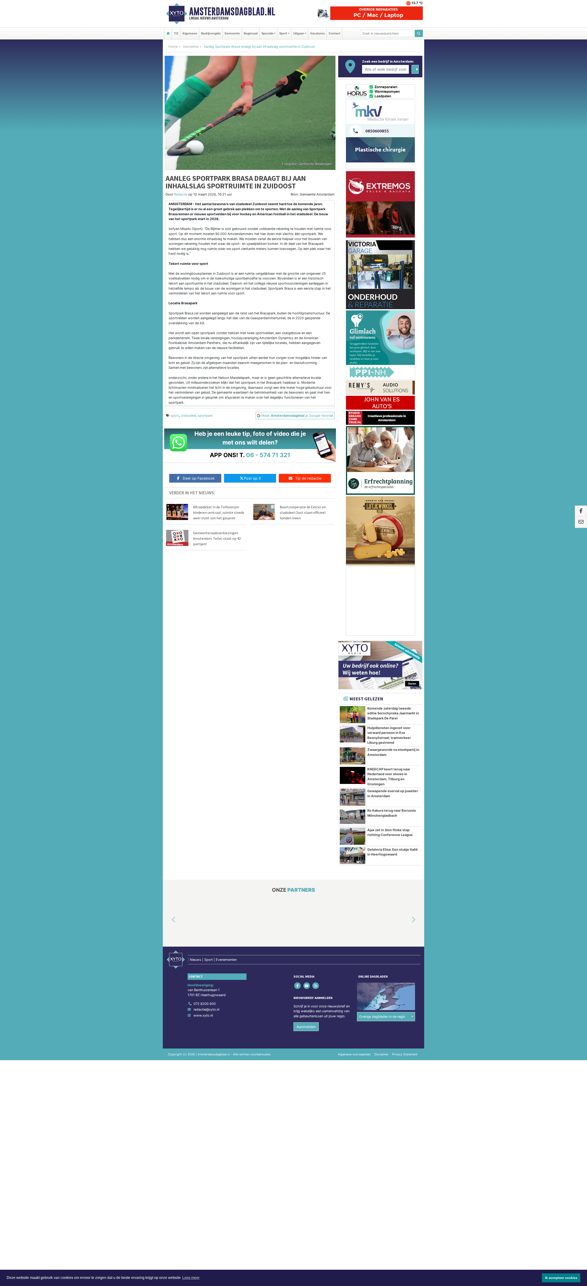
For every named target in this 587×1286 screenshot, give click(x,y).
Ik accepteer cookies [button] (561, 1278)
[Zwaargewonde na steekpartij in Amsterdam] (352, 756)
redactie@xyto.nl (206, 1009)
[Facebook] (298, 985)
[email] (581, 522)
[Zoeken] (419, 33)
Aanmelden (306, 1026)
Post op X (252, 478)
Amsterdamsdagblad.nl (232, 11)
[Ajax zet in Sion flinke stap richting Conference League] (352, 836)
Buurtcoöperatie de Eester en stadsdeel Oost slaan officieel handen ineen (303, 512)
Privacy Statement (404, 1054)
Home (173, 46)
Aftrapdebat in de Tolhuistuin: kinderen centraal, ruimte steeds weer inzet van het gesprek (218, 512)
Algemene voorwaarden (354, 1054)
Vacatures (317, 33)
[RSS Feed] (315, 985)
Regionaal (251, 33)
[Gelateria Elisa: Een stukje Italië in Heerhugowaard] (352, 855)
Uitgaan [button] (298, 33)
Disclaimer (381, 1054)
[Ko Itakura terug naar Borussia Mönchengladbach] (352, 816)
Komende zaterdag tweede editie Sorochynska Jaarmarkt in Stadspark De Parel (393, 713)
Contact (334, 33)
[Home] (168, 33)
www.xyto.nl (203, 1015)
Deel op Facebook (199, 478)
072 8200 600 (205, 1004)
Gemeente (232, 33)
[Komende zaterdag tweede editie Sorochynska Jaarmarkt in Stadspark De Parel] (352, 714)
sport (175, 415)
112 (176, 33)
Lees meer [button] (190, 1278)
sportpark (205, 415)
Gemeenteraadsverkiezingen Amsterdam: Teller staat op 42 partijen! (217, 538)
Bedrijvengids (211, 33)
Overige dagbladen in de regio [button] (382, 1016)
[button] (168, 920)
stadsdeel (188, 415)
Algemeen (189, 33)
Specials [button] (267, 33)
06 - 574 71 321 (268, 454)
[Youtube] (306, 985)
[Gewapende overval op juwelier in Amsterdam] (352, 797)
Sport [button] (283, 33)
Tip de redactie (308, 478)
